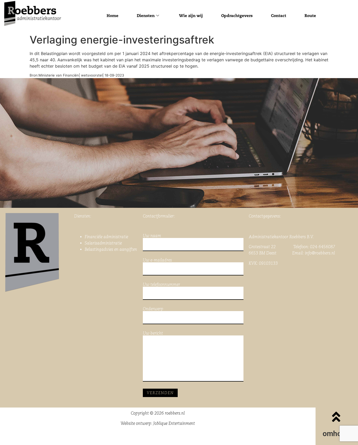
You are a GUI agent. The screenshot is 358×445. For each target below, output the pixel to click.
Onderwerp (153, 309)
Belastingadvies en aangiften (111, 249)
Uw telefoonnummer (161, 285)
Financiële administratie (106, 236)
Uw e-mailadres (157, 260)
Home (112, 15)
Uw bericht (153, 333)
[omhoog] (336, 416)
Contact (278, 15)
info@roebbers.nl (320, 253)
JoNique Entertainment (174, 423)
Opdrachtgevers (237, 15)
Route (310, 15)
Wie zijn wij (191, 15)
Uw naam (152, 236)
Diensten (146, 15)
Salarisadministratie (103, 243)
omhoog (336, 433)
